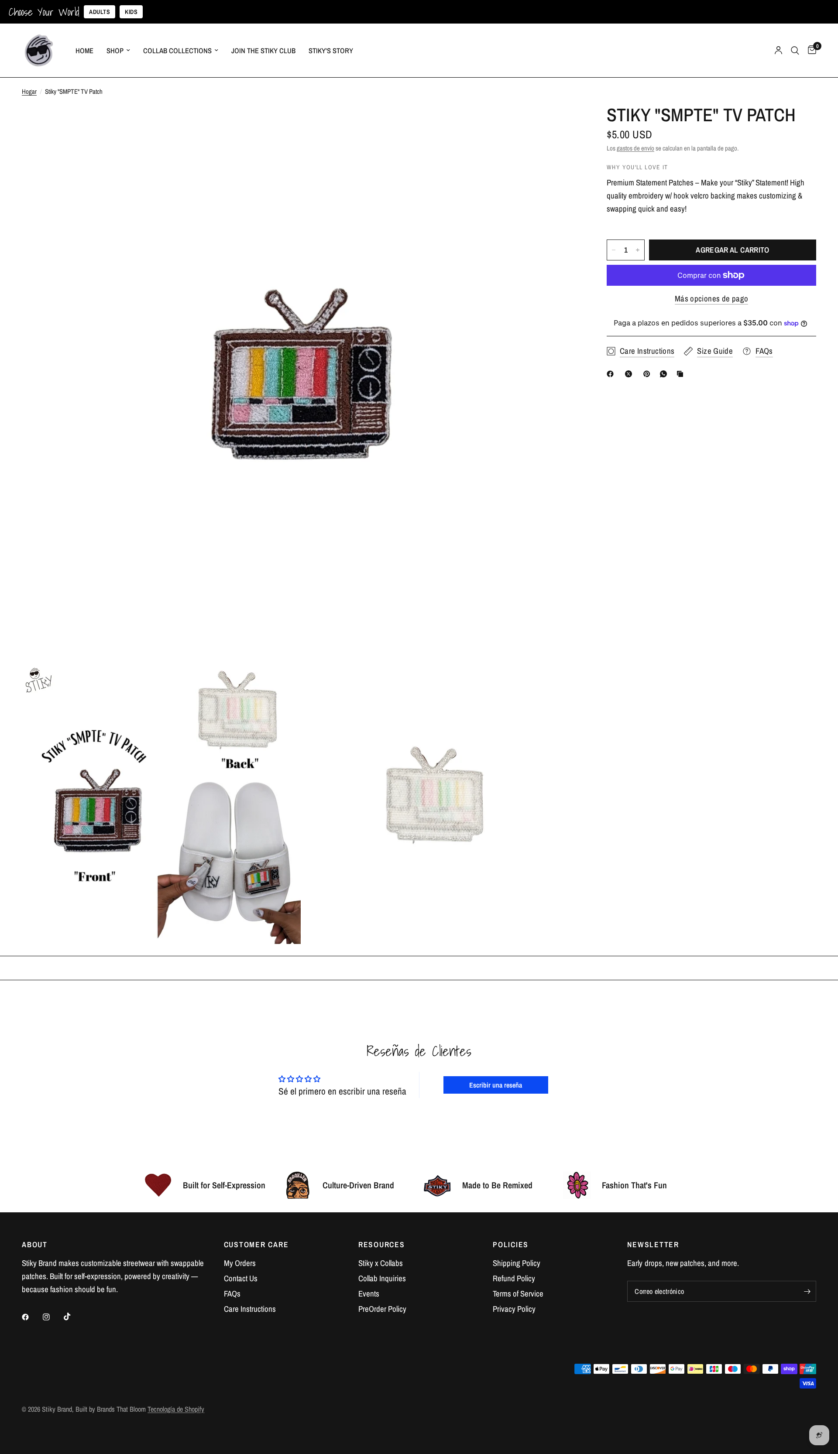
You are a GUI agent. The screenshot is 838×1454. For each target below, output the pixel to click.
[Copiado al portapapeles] (682, 374)
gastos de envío (635, 148)
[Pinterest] (648, 374)
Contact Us (241, 1278)
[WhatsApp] (665, 374)
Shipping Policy (516, 1263)
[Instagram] (52, 1317)
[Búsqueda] (795, 50)
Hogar (29, 91)
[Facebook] (612, 374)
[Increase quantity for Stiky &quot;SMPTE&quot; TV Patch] (637, 250)
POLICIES (511, 1245)
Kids (131, 12)
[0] (810, 50)
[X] (630, 374)
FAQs (232, 1293)
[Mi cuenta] (778, 50)
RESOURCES (381, 1245)
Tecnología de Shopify (176, 1409)
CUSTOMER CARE (256, 1245)
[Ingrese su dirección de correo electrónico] (807, 1291)
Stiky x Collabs (380, 1263)
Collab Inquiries (382, 1278)
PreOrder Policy (382, 1308)
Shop (115, 50)
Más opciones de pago (712, 298)
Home (84, 50)
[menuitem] (84, 51)
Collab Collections (177, 50)
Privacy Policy (514, 1308)
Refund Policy (514, 1278)
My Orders (240, 1263)
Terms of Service (518, 1293)
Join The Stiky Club (263, 50)
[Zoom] (562, 124)
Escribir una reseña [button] (495, 1085)
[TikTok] (73, 1316)
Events (368, 1293)
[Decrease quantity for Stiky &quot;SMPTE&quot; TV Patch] (613, 250)
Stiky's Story (331, 50)
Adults (99, 12)
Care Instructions (250, 1308)
